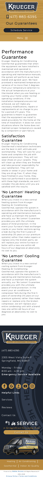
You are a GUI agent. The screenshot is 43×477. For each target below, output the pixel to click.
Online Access (18, 471)
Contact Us (21, 432)
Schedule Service (21, 30)
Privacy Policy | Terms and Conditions (21, 476)
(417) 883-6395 (23, 17)
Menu (21, 38)
